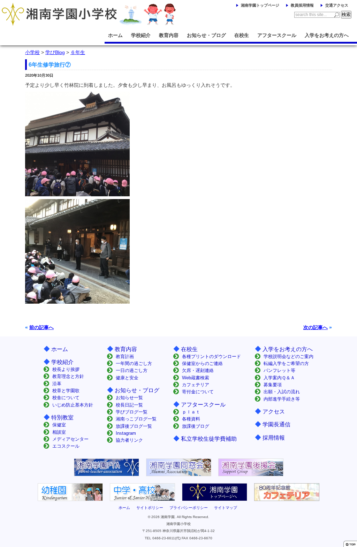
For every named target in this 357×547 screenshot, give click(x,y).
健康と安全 (127, 377)
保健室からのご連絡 (202, 363)
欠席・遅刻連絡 (198, 370)
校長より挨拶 (65, 369)
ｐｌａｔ (191, 412)
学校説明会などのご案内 (288, 356)
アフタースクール (276, 35)
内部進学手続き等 (282, 399)
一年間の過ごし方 (134, 363)
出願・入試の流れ (282, 391)
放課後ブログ (195, 426)
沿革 (56, 383)
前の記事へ (41, 327)
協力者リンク (129, 440)
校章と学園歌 (65, 390)
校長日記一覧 (129, 405)
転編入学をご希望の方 (286, 363)
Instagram (126, 433)
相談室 (59, 432)
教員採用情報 (302, 5)
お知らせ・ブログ (206, 35)
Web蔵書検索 (195, 377)
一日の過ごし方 (131, 370)
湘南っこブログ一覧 (136, 418)
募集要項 (273, 384)
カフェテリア (195, 384)
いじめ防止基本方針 (72, 405)
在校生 (241, 35)
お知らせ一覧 (129, 397)
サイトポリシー (149, 508)
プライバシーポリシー (188, 508)
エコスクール (65, 446)
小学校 (32, 52)
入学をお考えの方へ (327, 35)
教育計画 (125, 356)
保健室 (59, 424)
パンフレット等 (279, 370)
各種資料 (191, 418)
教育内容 (168, 35)
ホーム (115, 35)
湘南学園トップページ (260, 5)
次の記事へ (315, 327)
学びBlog (55, 52)
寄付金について (198, 391)
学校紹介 (141, 35)
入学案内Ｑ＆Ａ (279, 377)
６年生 (77, 52)
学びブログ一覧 (131, 412)
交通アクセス (336, 5)
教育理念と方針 (68, 376)
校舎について (65, 397)
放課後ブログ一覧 (134, 426)
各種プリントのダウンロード (211, 356)
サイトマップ (225, 508)
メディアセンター (70, 439)
